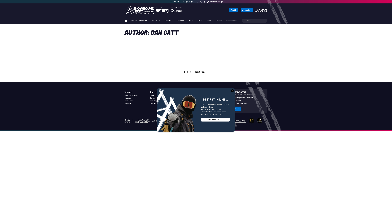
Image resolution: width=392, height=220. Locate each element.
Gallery (219, 21)
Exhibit (233, 10)
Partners (180, 21)
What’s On (156, 21)
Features (128, 98)
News (209, 21)
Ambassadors (231, 21)
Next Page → (201, 72)
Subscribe (246, 10)
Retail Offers (129, 101)
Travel (190, 21)
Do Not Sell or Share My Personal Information (238, 121)
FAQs (200, 21)
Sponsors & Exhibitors (138, 21)
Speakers (168, 21)
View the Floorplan (156, 103)
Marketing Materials (157, 101)
